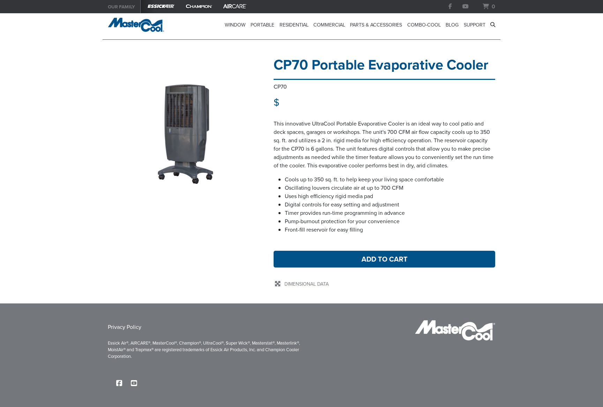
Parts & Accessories (376, 25)
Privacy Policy (124, 327)
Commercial (329, 25)
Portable (262, 25)
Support (474, 25)
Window (235, 25)
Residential (294, 25)
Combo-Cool (423, 25)
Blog (452, 25)
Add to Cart (385, 259)
